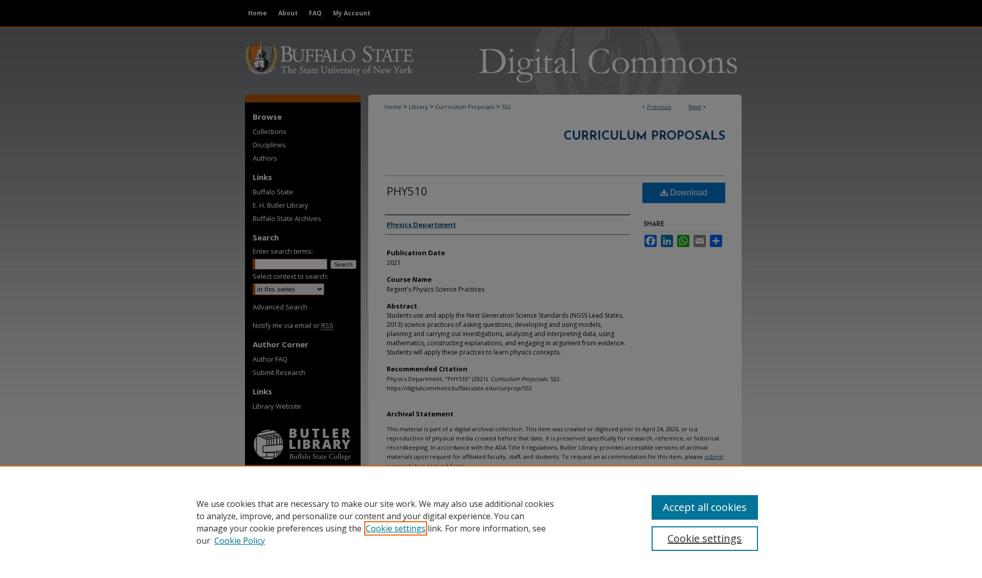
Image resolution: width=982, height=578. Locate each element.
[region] (491, 521)
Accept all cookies (705, 507)
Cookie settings (396, 528)
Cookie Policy (239, 540)
